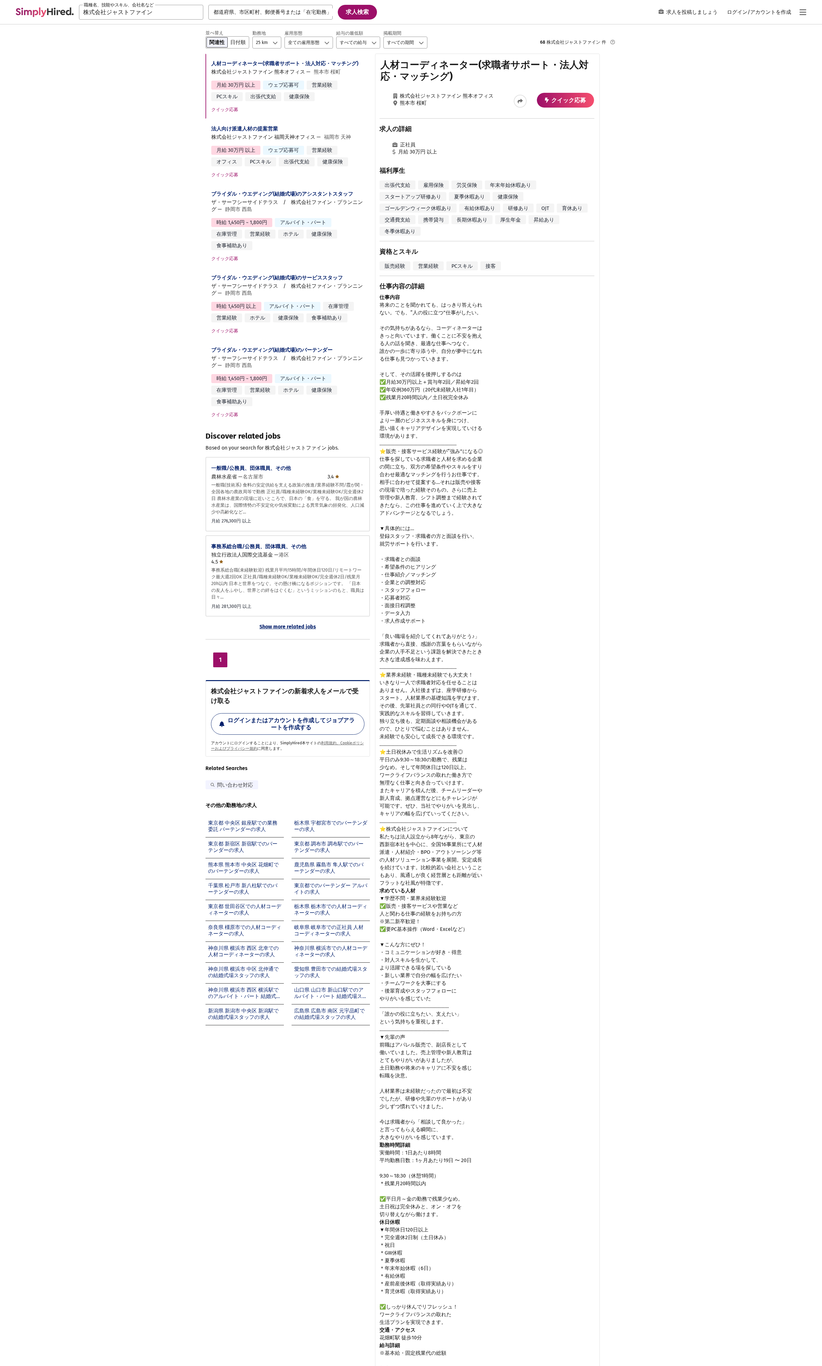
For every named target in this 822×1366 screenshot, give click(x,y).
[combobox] (141, 12)
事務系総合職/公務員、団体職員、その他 (258, 546)
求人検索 (357, 11)
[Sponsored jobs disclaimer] (612, 42)
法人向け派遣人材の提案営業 (244, 129)
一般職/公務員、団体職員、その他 (251, 468)
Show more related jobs (287, 627)
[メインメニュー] (803, 12)
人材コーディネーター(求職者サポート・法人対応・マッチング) (284, 63)
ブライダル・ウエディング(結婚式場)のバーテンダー (272, 350)
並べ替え (214, 33)
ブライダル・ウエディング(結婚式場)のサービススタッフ (277, 278)
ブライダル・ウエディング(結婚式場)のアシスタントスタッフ (282, 194)
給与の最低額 (349, 33)
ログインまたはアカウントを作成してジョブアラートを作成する (291, 724)
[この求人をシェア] (520, 101)
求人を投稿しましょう (692, 12)
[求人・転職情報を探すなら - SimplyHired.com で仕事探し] (44, 12)
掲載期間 (392, 33)
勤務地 (259, 33)
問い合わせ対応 (235, 785)
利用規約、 (330, 743)
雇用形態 (293, 33)
